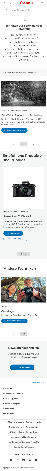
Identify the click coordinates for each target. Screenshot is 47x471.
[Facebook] (11, 460)
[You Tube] (36, 460)
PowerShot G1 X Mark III (17, 216)
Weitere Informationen (14, 130)
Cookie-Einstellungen (23, 447)
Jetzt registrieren (22, 367)
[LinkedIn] (23, 460)
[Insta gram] (17, 460)
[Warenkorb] (4, 3)
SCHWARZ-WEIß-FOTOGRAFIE (14, 110)
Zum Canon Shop (13, 233)
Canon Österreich (22, 454)
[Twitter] (30, 460)
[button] (14, 144)
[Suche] (10, 3)
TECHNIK (23, 20)
